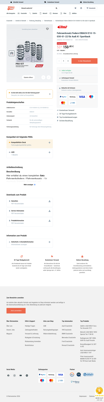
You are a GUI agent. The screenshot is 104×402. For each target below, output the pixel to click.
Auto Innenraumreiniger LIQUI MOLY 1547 (88, 351)
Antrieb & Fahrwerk (20, 21)
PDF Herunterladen (17, 204)
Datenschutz (93, 396)
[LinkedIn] (27, 377)
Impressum (83, 396)
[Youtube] (21, 377)
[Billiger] (72, 376)
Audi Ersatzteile (67, 326)
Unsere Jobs (10, 330)
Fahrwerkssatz (48, 21)
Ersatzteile (9, 21)
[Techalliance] (75, 383)
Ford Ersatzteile (67, 341)
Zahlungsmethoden (31, 330)
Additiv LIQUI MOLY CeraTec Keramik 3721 (88, 327)
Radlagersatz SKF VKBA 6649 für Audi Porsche (88, 339)
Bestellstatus (29, 345)
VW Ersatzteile (66, 330)
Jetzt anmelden (16, 311)
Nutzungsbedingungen (50, 330)
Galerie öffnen (28, 77)
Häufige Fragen (30, 326)
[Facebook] (8, 377)
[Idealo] (79, 376)
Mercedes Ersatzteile (69, 338)
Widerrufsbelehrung (49, 334)
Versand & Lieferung (31, 334)
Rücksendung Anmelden (33, 341)
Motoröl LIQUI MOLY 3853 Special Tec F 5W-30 (88, 333)
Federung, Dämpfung (35, 21)
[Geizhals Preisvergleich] (88, 376)
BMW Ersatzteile (67, 334)
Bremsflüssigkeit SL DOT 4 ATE (88, 345)
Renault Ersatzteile (68, 345)
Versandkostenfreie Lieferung (70, 54)
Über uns (9, 326)
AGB (44, 326)
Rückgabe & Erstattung (32, 338)
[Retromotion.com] (10, 8)
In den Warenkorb (84, 61)
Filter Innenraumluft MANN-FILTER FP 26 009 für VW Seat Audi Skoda (88, 359)
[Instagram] (14, 377)
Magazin (9, 334)
